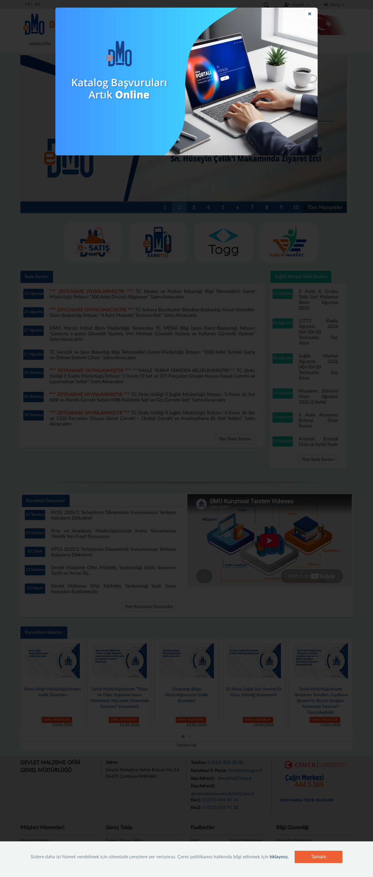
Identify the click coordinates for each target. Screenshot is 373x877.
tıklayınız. (279, 857)
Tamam (318, 856)
